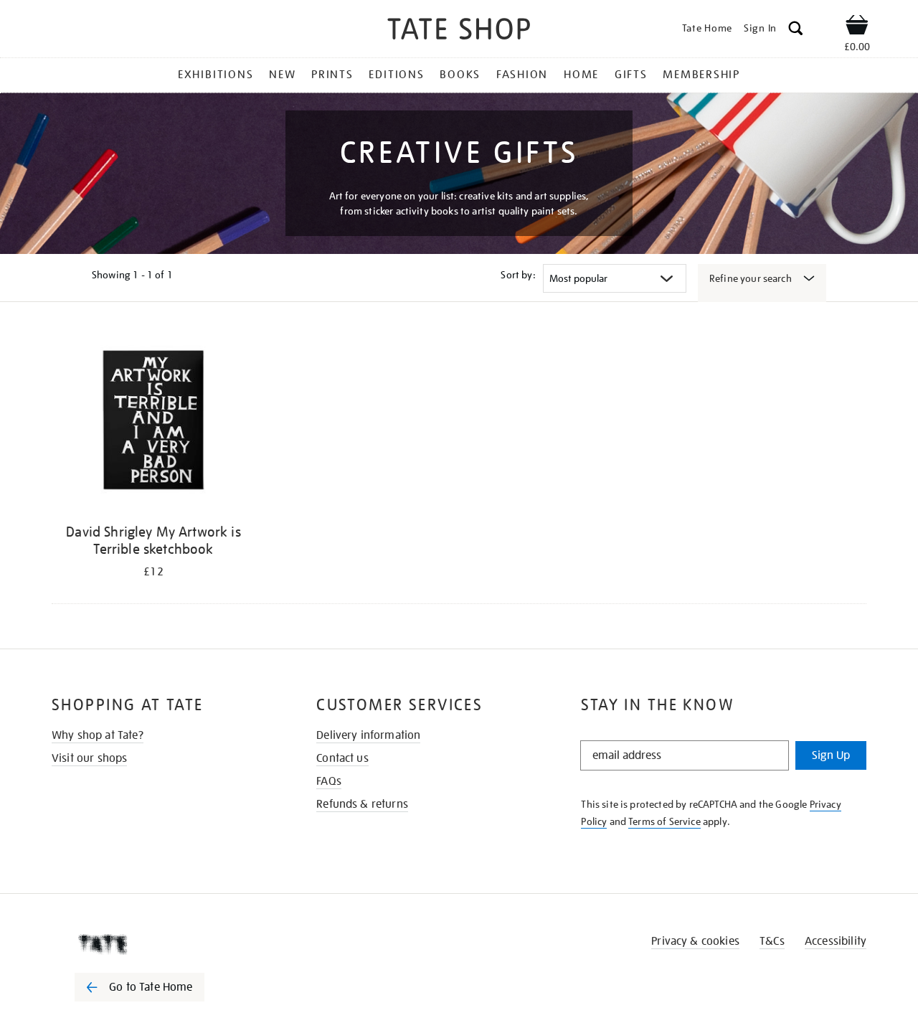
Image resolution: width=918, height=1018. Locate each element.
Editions (396, 74)
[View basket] (857, 27)
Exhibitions (215, 74)
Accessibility (835, 941)
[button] (795, 30)
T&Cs (772, 941)
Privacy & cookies (695, 941)
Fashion (522, 74)
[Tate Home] (165, 944)
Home (581, 74)
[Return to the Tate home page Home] (459, 31)
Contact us (342, 758)
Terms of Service (664, 821)
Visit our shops (89, 758)
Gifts (631, 74)
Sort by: (518, 274)
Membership (701, 74)
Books (460, 74)
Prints (332, 74)
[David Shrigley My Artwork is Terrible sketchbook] (153, 422)
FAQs (328, 781)
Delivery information (368, 735)
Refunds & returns (362, 804)
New (282, 74)
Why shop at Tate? (97, 735)
